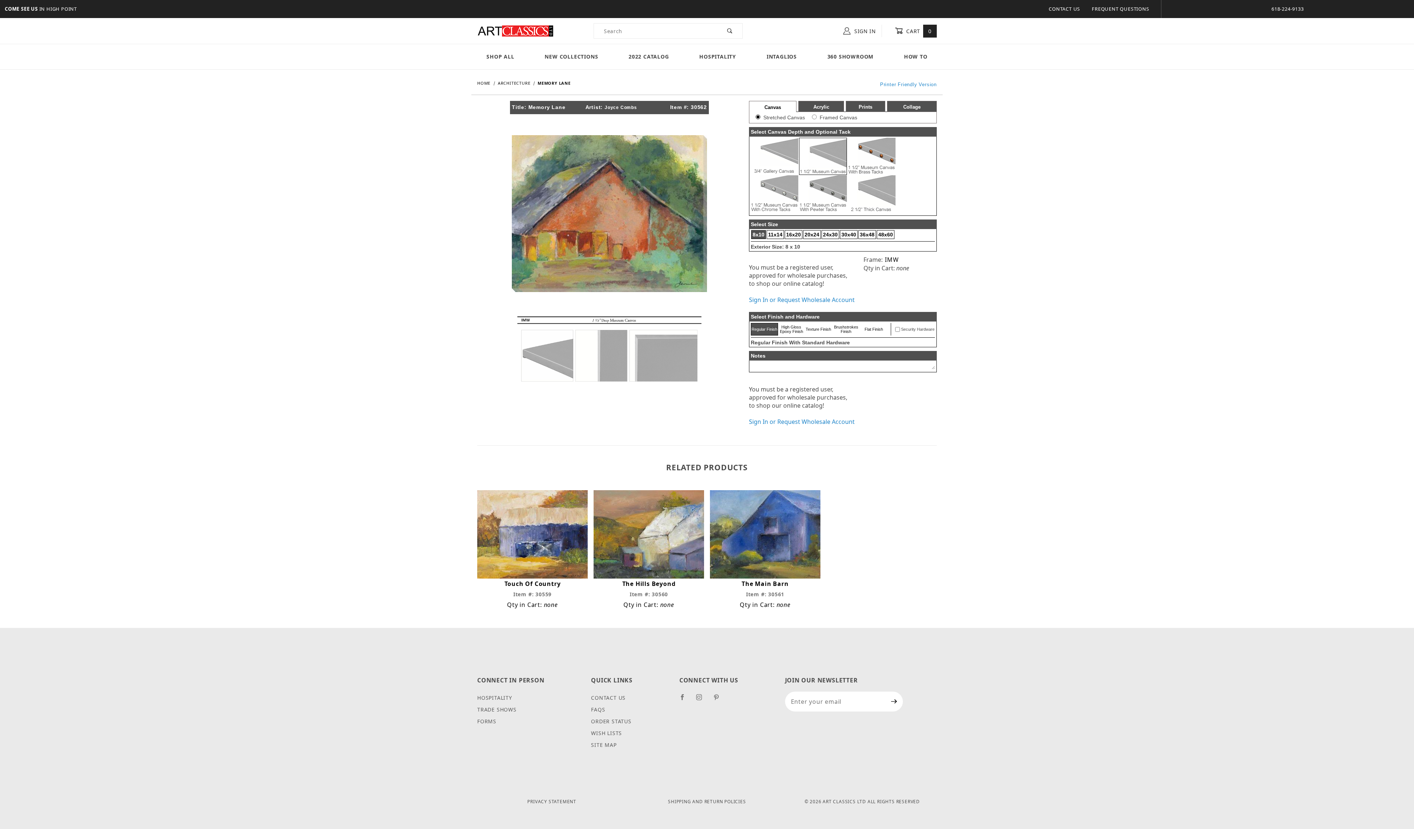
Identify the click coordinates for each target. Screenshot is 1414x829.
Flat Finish (874, 329)
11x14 (775, 235)
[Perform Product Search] (730, 31)
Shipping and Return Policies (707, 801)
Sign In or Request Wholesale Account (802, 300)
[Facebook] (685, 700)
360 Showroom (850, 56)
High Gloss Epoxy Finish (791, 329)
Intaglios (782, 56)
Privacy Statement (551, 801)
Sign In (864, 31)
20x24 (812, 235)
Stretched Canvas (784, 117)
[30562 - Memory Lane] (609, 213)
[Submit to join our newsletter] (894, 702)
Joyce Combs (621, 107)
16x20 (793, 235)
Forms (486, 721)
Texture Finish (818, 329)
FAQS (598, 709)
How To (916, 56)
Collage (912, 107)
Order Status (611, 721)
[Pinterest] (719, 700)
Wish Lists (606, 733)
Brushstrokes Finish (846, 329)
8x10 (758, 235)
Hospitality (717, 56)
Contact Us (1064, 9)
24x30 (830, 235)
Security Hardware (918, 329)
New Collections (571, 56)
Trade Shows (497, 709)
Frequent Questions (1120, 9)
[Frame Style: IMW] (609, 348)
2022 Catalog (649, 56)
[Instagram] (702, 700)
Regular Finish (764, 329)
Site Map (603, 744)
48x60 (885, 235)
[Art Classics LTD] (515, 30)
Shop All (500, 56)
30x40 (848, 235)
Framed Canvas (838, 117)
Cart (918, 31)
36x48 (867, 235)
